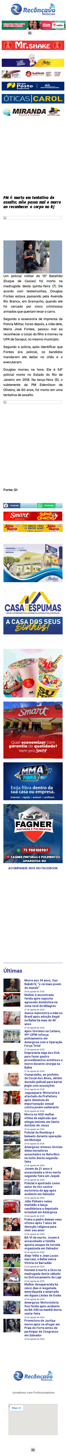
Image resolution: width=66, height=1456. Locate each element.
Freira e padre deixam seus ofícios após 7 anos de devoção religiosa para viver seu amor (43, 1225)
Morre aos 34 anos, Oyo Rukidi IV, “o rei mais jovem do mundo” (42, 984)
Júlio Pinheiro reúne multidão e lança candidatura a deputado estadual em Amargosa (41, 1207)
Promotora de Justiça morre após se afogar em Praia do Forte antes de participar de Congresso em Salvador (42, 1328)
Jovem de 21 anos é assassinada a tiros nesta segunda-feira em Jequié (42, 1172)
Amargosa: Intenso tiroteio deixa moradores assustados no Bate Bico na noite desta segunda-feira (43, 1154)
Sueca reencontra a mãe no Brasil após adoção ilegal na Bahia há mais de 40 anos (43, 1018)
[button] (30, 33)
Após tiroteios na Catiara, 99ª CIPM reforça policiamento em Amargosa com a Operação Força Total (43, 1038)
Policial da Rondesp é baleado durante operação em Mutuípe (43, 1136)
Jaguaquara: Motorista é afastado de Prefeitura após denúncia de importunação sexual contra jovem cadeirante (42, 1100)
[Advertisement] (33, 153)
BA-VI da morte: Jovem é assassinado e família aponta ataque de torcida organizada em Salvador (42, 1243)
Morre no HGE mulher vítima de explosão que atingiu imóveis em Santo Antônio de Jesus (41, 1120)
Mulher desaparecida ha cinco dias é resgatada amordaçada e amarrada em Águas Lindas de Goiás (42, 1290)
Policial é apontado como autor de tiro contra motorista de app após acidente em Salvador (42, 1188)
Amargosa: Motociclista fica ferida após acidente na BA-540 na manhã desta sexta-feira (43, 1308)
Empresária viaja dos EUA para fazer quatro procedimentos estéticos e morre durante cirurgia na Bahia (43, 1060)
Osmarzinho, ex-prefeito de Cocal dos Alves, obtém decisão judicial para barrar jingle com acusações (43, 1080)
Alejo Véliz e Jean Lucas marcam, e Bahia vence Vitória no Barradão (41, 1259)
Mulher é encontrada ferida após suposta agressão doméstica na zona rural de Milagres (41, 1000)
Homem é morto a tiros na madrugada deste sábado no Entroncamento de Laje (42, 1273)
